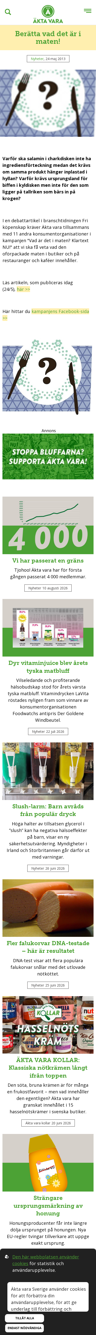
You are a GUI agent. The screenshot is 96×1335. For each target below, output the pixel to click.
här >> (23, 289)
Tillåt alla (24, 1318)
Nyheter (37, 58)
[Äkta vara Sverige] (48, 15)
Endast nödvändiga (24, 1328)
